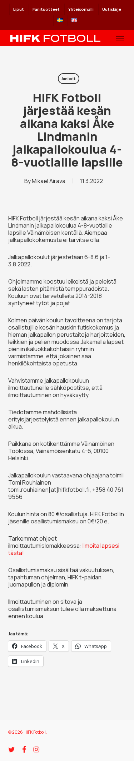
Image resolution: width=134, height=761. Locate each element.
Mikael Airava (48, 181)
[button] (120, 38)
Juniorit (68, 78)
